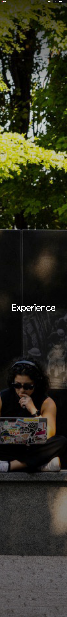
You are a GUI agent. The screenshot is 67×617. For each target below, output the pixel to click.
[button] (55, 1)
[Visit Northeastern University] (4, 1)
